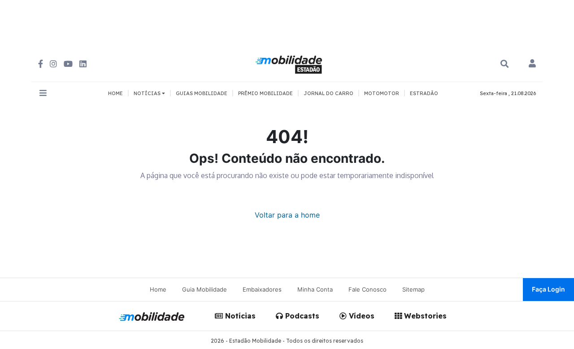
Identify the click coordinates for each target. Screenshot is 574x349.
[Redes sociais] (40, 64)
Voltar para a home (287, 214)
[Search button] (504, 64)
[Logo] (290, 63)
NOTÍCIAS (148, 93)
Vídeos (360, 315)
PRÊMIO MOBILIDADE (265, 93)
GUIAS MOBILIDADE (201, 93)
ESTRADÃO (424, 93)
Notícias (239, 315)
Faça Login (548, 289)
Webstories (424, 315)
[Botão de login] (532, 64)
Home (158, 289)
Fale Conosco (367, 289)
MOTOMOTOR (381, 93)
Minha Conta (315, 289)
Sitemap (413, 289)
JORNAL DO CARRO (328, 93)
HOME (115, 93)
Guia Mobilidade (204, 289)
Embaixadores (262, 289)
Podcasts (301, 315)
